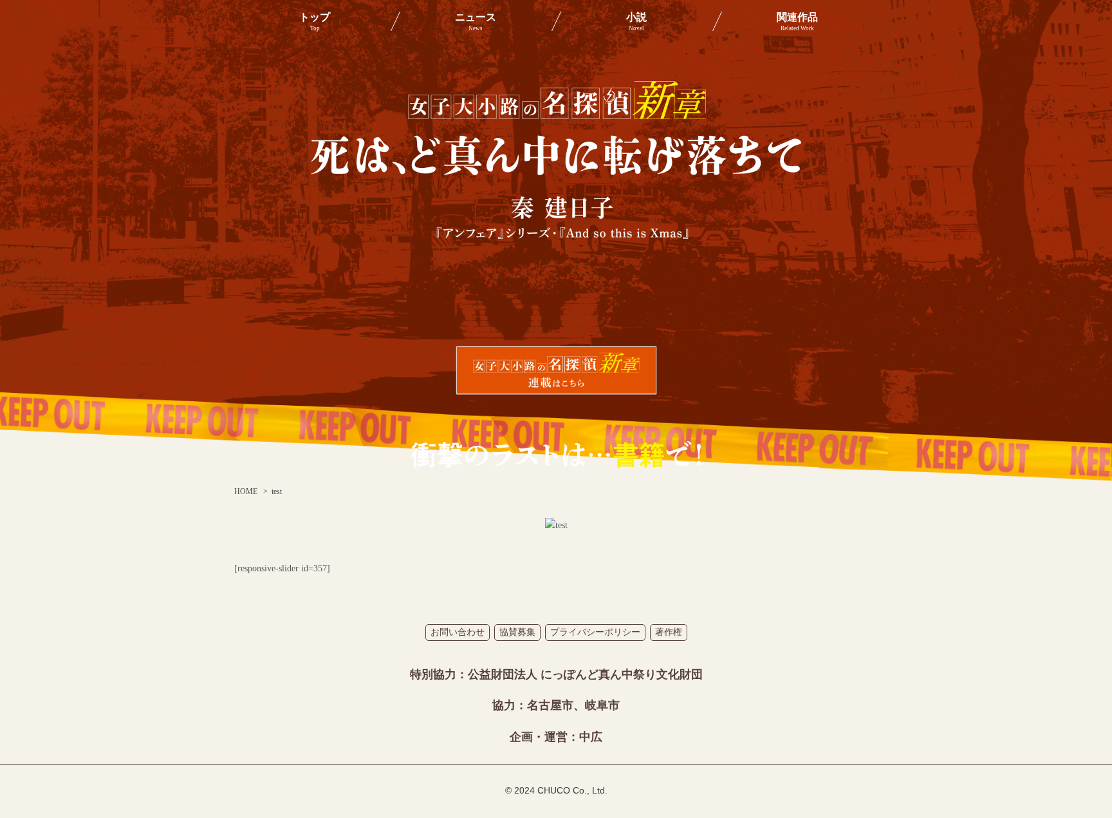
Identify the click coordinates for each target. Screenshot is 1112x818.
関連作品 (797, 22)
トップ (314, 22)
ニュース (475, 22)
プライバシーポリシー (595, 632)
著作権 (668, 632)
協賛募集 (517, 632)
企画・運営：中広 (556, 736)
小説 (636, 22)
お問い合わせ (458, 632)
